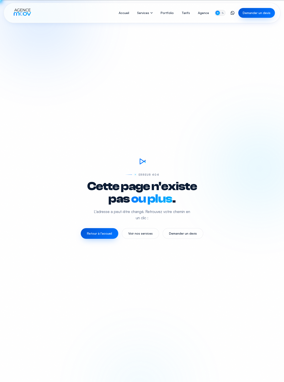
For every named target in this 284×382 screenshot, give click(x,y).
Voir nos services (140, 233)
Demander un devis (256, 13)
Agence (203, 13)
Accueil (124, 13)
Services (143, 13)
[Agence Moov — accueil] (22, 13)
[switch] (220, 13)
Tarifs (186, 13)
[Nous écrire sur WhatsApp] (232, 13)
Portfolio (167, 13)
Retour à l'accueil (99, 233)
